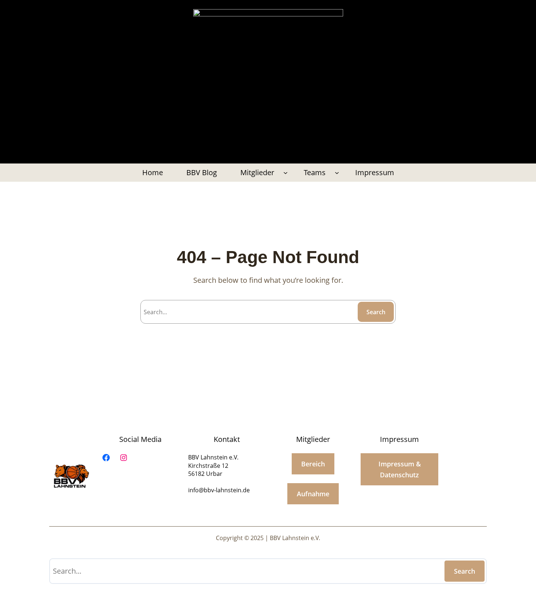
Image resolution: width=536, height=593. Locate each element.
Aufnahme (313, 493)
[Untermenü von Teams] (337, 172)
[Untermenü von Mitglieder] (285, 172)
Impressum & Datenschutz (399, 469)
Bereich (313, 463)
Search (375, 312)
